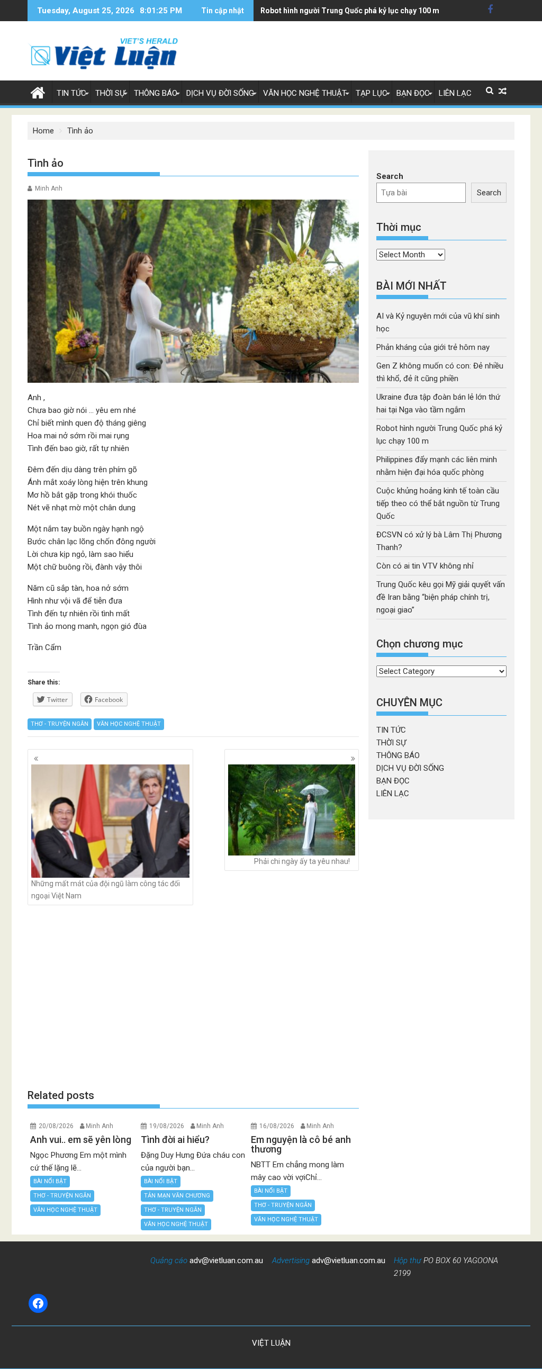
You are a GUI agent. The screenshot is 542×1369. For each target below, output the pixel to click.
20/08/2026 (56, 1126)
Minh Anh (48, 188)
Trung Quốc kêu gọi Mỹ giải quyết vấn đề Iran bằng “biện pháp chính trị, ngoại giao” (440, 597)
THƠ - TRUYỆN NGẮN (59, 723)
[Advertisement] (193, 996)
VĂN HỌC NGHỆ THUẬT (305, 93)
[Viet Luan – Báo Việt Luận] (38, 91)
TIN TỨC (71, 93)
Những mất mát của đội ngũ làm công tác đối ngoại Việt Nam (105, 889)
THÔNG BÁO (155, 93)
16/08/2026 (276, 1126)
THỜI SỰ (110, 93)
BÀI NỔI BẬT (50, 1181)
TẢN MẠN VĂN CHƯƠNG (177, 1195)
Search (389, 176)
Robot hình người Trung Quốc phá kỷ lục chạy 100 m (349, 10)
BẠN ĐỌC (413, 93)
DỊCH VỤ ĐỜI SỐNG (220, 93)
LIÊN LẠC (455, 93)
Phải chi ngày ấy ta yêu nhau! (302, 861)
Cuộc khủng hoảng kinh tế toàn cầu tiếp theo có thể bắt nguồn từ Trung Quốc (438, 503)
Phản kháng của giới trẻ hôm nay (433, 347)
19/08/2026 (166, 1126)
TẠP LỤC (371, 93)
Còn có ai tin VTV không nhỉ (425, 566)
